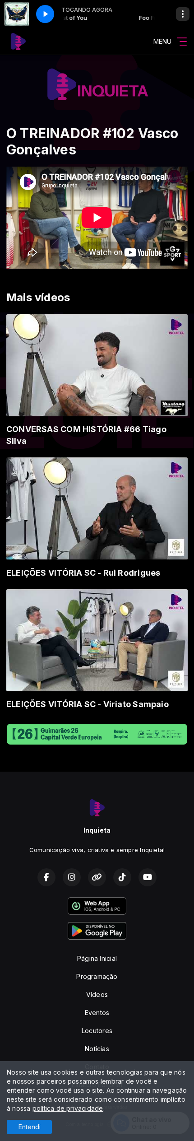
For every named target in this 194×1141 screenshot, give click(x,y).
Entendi (29, 1127)
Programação (96, 976)
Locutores (97, 1030)
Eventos (97, 1012)
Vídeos (97, 994)
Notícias (97, 1049)
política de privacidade (67, 1108)
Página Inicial (97, 958)
